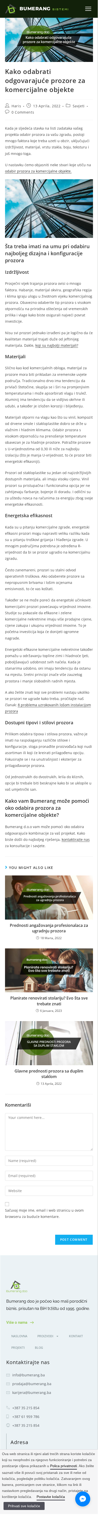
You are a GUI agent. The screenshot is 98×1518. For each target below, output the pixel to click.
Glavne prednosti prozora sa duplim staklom (49, 1073)
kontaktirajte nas (76, 839)
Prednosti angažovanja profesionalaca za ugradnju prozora (49, 928)
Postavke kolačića (51, 1497)
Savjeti (79, 106)
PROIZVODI (45, 1336)
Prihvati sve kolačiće (24, 1506)
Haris (16, 106)
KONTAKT (76, 1336)
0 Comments (23, 112)
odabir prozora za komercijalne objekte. (38, 171)
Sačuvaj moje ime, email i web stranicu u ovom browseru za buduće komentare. (44, 1213)
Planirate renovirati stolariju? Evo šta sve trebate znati (49, 1000)
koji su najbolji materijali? (56, 345)
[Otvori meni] (88, 8)
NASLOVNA (19, 1336)
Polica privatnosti (63, 1466)
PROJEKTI (18, 1348)
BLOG (39, 1348)
